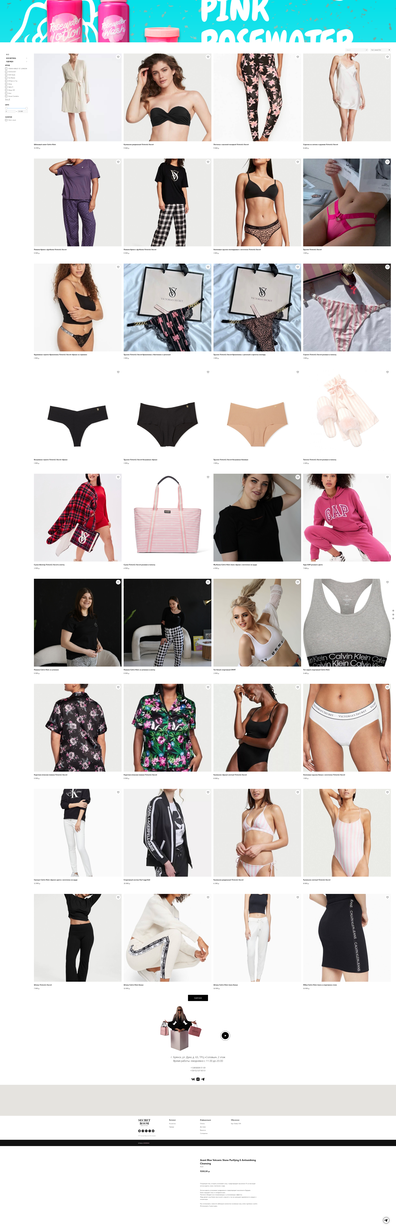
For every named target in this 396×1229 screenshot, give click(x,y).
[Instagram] (139, 1131)
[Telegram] (143, 1131)
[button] (225, 1035)
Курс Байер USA (236, 1123)
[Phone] (149, 1131)
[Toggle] (27, 58)
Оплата (202, 1123)
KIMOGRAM (146, 1143)
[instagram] (198, 1079)
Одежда (171, 1127)
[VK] (146, 1131)
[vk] (193, 1079)
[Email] (153, 1131)
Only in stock (12, 120)
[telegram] (203, 1079)
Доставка (203, 1127)
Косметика (172, 1123)
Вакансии (203, 1130)
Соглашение (203, 1133)
